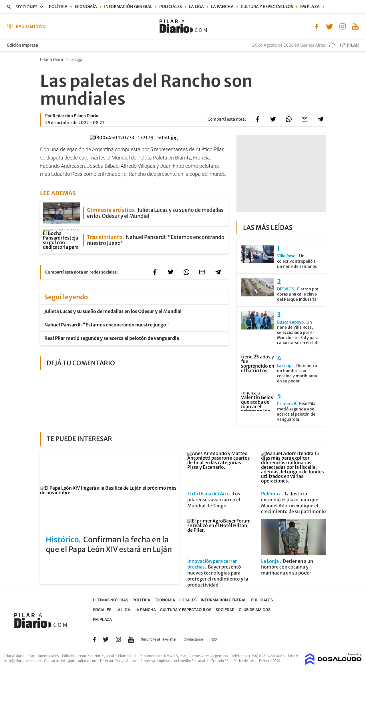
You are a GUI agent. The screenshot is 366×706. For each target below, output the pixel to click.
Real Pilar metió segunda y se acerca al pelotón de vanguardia (111, 338)
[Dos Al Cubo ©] (333, 663)
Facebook (94, 639)
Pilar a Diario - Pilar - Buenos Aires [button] (31, 656)
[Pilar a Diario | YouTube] (355, 26)
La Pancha (222, 6)
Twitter (106, 639)
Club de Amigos (254, 609)
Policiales (170, 6)
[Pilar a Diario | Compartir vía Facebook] (257, 119)
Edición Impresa (22, 45)
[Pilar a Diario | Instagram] (342, 26)
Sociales (102, 609)
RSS (214, 639)
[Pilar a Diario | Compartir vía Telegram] (320, 119)
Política (58, 6)
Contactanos (194, 639)
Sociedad (225, 609)
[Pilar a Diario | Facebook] (316, 26)
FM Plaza (310, 6)
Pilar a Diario (52, 59)
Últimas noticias (110, 600)
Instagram (118, 639)
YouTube (131, 639)
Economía (86, 6)
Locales (187, 600)
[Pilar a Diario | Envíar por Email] (304, 119)
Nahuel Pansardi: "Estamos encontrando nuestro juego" (106, 325)
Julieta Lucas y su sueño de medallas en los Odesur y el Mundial (113, 311)
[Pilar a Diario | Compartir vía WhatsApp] (289, 119)
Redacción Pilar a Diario (75, 115)
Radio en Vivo (31, 26)
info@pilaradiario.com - (24, 661)
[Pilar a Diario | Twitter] (329, 26)
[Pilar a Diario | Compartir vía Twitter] (273, 119)
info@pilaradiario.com (79, 661)
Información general (128, 6)
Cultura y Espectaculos (267, 6)
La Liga (196, 6)
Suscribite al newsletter (158, 639)
